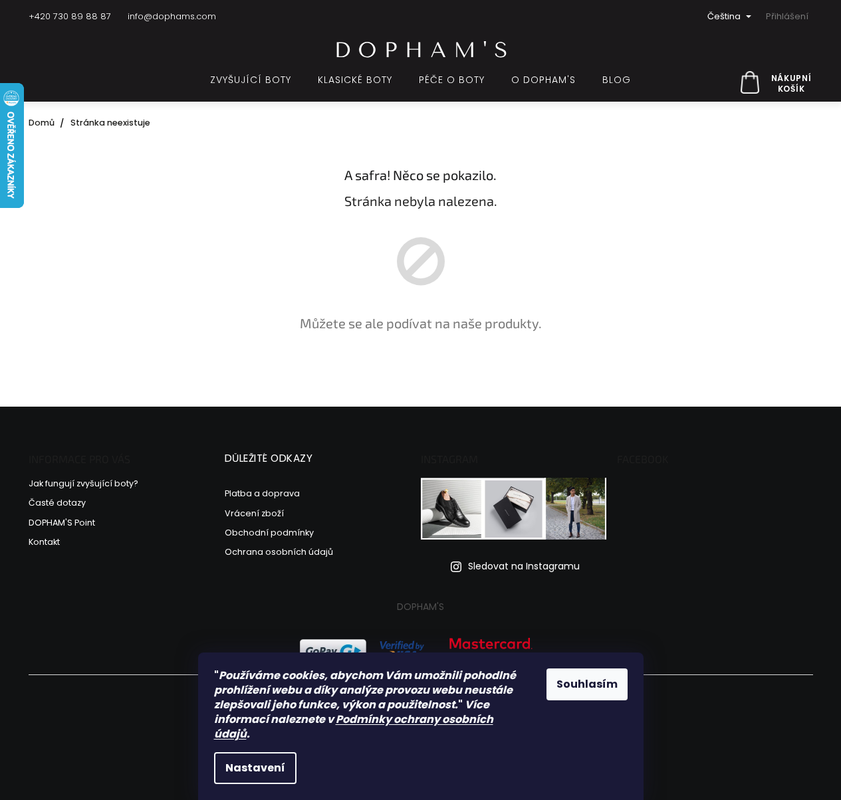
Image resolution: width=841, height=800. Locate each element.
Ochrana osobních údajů (279, 551)
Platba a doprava (262, 493)
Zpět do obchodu (420, 369)
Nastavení (255, 767)
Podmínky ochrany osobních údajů (353, 727)
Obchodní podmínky (269, 532)
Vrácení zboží (254, 513)
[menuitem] (250, 79)
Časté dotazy (57, 502)
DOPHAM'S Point (62, 522)
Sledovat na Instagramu (524, 566)
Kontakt (44, 542)
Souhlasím (587, 684)
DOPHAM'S (420, 606)
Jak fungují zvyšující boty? (83, 483)
